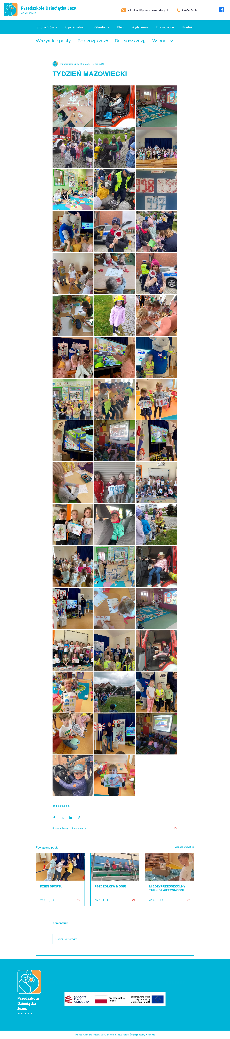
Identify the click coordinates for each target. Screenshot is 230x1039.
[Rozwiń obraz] (73, 105)
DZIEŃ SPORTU (51, 886)
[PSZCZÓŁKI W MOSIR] (115, 867)
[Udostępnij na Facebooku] (54, 817)
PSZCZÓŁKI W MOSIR (110, 886)
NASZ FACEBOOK (119, 982)
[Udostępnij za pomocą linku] (78, 817)
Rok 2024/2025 (130, 41)
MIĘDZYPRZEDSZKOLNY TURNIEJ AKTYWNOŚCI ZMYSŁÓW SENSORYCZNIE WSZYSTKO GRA (169, 888)
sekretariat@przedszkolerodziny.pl (148, 10)
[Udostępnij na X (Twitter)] (62, 817)
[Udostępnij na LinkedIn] (70, 817)
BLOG (53, 1004)
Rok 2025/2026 (93, 41)
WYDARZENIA (59, 1011)
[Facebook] (221, 9)
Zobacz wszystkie (184, 846)
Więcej (160, 41)
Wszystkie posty (53, 41)
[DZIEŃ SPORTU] (60, 867)
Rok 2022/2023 (61, 806)
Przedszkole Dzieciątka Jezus (49, 8)
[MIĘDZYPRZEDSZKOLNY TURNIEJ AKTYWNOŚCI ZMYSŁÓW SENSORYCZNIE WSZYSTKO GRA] (169, 867)
